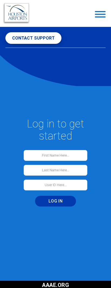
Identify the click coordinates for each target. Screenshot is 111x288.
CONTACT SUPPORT (33, 38)
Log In (55, 201)
